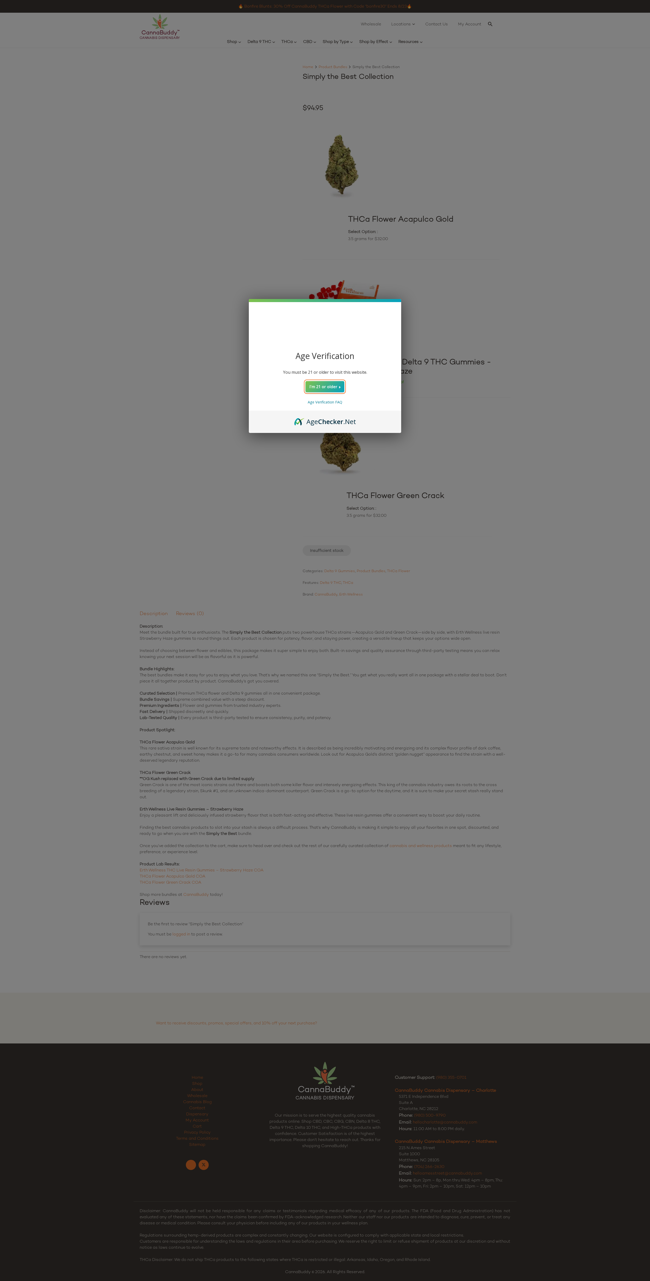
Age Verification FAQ (325, 402)
